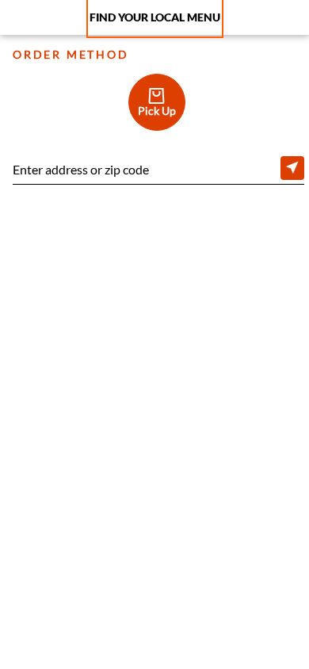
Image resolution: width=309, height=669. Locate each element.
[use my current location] (292, 168)
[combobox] (158, 171)
